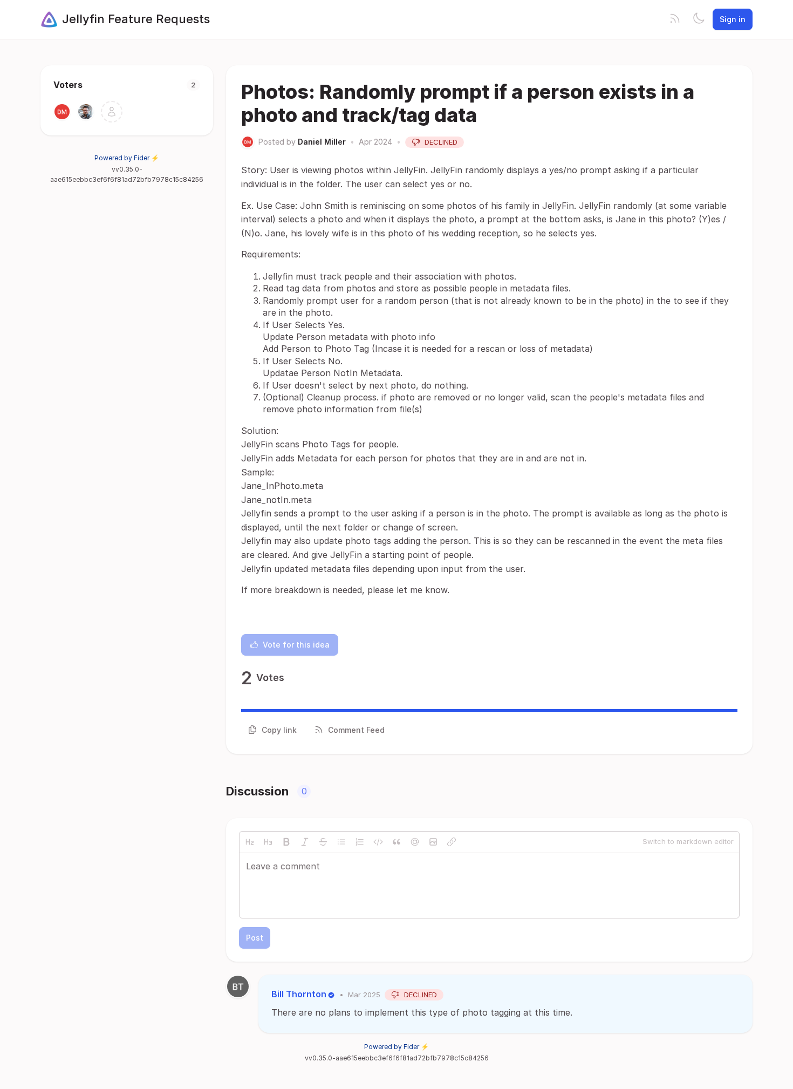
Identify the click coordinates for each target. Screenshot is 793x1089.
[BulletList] (341, 842)
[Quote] (396, 842)
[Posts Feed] (675, 19)
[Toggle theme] (698, 19)
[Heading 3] (268, 842)
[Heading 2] (250, 842)
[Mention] (415, 842)
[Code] (378, 842)
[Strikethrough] (323, 842)
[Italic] (305, 842)
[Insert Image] (433, 842)
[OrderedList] (360, 842)
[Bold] (286, 842)
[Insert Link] (451, 842)
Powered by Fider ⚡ (126, 158)
